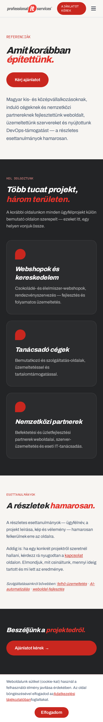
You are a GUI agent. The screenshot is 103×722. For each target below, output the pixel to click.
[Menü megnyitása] (93, 8)
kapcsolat (74, 555)
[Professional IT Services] (29, 8)
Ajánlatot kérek (70, 8)
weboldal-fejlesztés (48, 589)
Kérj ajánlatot (27, 79)
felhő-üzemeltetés (72, 584)
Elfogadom (51, 712)
